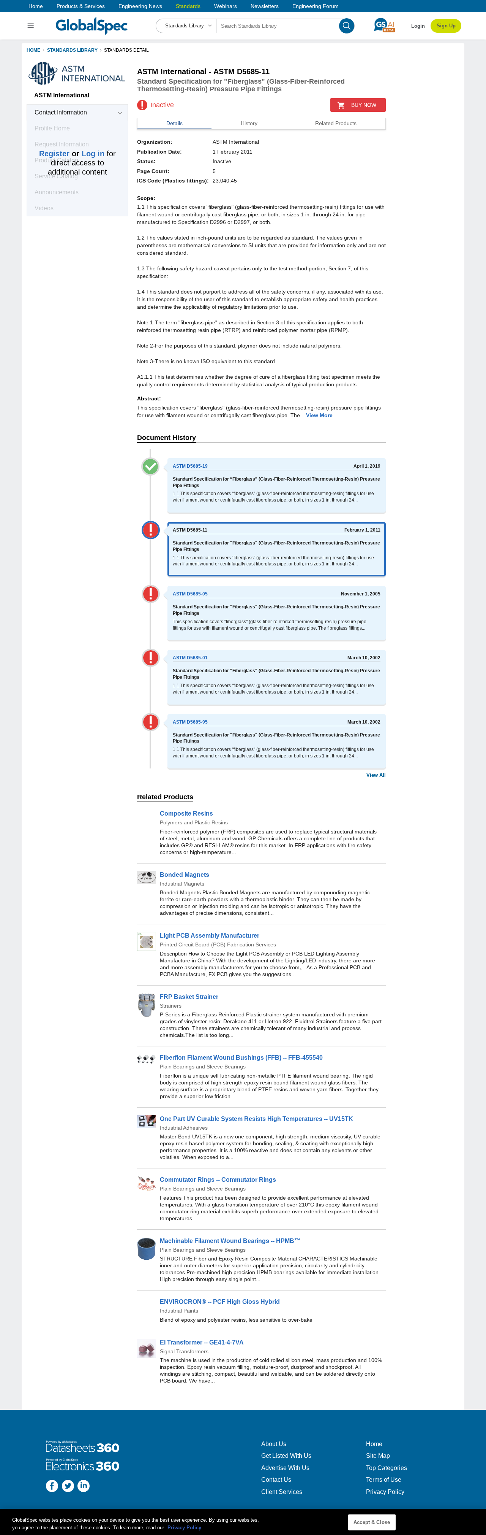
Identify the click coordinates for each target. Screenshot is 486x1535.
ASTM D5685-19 (190, 466)
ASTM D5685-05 (190, 594)
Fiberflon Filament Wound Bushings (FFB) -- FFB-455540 (241, 1057)
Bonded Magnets (184, 874)
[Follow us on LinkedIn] (83, 1487)
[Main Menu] (32, 26)
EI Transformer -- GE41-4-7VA (202, 1342)
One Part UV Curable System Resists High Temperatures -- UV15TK (256, 1119)
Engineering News (140, 6)
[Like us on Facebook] (52, 1487)
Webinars (225, 6)
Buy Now (363, 105)
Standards (188, 6)
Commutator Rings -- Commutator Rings (218, 1179)
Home (35, 6)
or (71, 153)
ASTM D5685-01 (190, 657)
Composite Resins (186, 813)
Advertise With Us (285, 1468)
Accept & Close (371, 1522)
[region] (243, 1522)
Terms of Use (383, 1479)
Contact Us (276, 1479)
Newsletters (265, 6)
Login (418, 26)
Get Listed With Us (286, 1455)
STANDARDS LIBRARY (72, 50)
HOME (33, 50)
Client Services (281, 1492)
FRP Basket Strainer (189, 997)
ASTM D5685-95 (190, 722)
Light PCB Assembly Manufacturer (209, 935)
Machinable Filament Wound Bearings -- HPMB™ (230, 1241)
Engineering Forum (315, 6)
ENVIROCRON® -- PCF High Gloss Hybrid (220, 1301)
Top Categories (386, 1468)
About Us (273, 1444)
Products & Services (81, 6)
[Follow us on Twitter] (68, 1487)
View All (376, 775)
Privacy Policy (385, 1492)
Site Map (378, 1455)
